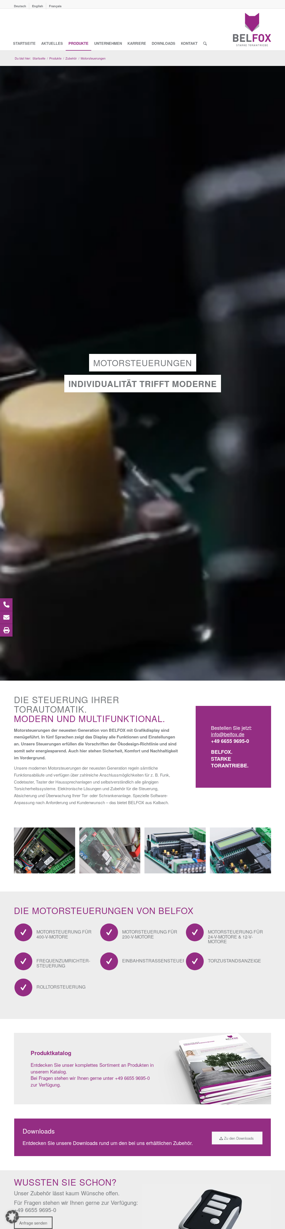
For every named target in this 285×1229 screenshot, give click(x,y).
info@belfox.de (227, 734)
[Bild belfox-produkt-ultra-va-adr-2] (112, 852)
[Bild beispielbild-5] (177, 852)
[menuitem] (21, 6)
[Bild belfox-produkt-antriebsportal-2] (46, 852)
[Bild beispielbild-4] (242, 852)
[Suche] (205, 29)
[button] (12, 1217)
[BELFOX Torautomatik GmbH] (252, 29)
